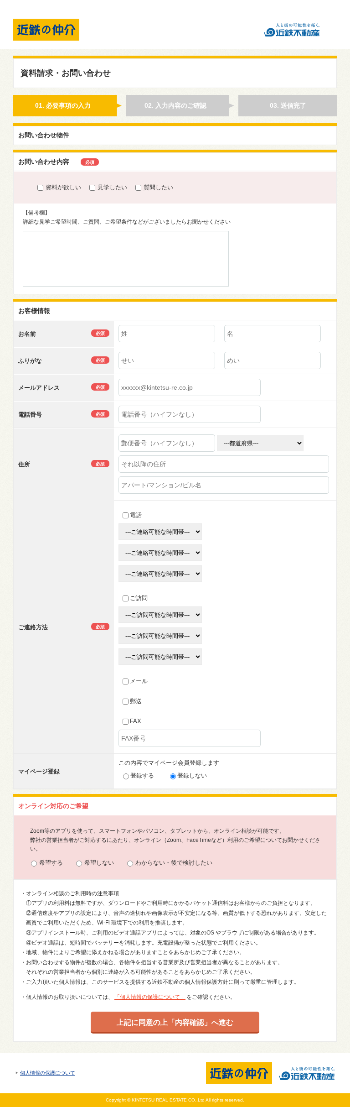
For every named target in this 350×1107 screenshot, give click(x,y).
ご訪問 (139, 598)
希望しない (99, 862)
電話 (136, 515)
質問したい (158, 187)
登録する (142, 775)
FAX (135, 721)
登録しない (192, 775)
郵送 (136, 701)
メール (139, 681)
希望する (51, 862)
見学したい (112, 187)
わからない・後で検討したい (173, 862)
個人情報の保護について (47, 1073)
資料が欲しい (63, 187)
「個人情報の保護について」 (149, 997)
